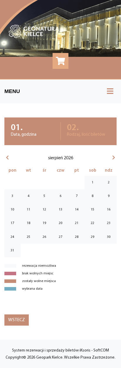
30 (108, 237)
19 (44, 223)
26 (44, 237)
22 (92, 223)
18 (28, 223)
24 (12, 237)
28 (76, 237)
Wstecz (16, 320)
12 (44, 209)
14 (76, 209)
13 (60, 209)
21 (76, 223)
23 (108, 223)
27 (60, 237)
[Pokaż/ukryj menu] (110, 91)
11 (28, 209)
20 (60, 223)
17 (12, 223)
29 (92, 237)
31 (12, 250)
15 (92, 209)
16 (108, 209)
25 (28, 237)
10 (12, 209)
